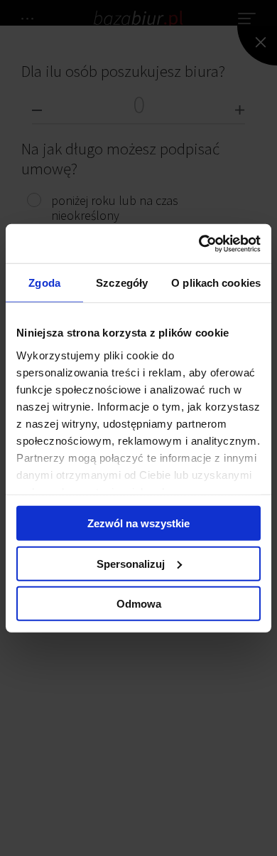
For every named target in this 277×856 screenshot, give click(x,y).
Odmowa (138, 604)
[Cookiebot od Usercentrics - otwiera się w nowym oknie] (199, 243)
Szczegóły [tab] (122, 283)
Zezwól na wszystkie (138, 523)
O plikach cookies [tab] (216, 283)
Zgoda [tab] (44, 283)
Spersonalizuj (131, 563)
